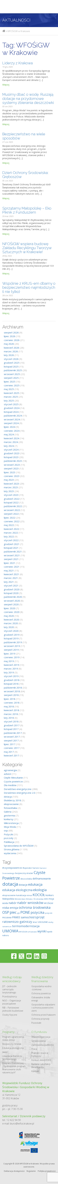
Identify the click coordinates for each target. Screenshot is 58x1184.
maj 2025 (9, 389)
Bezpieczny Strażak (11, 1043)
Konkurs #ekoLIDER (41, 1060)
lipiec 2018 (9, 698)
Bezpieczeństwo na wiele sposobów (23, 136)
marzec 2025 (11, 396)
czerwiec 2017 (11, 747)
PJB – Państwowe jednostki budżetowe (12, 1009)
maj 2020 (9, 615)
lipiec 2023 (9, 472)
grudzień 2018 (11, 680)
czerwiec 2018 (11, 702)
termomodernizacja (26, 926)
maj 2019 (9, 661)
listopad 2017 (11, 729)
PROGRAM (6, 917)
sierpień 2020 (11, 604)
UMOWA (10, 931)
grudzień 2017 (11, 725)
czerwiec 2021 (11, 566)
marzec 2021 (11, 577)
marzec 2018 (11, 714)
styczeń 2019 (11, 676)
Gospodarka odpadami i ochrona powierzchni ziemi (43, 1007)
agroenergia (10, 770)
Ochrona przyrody (40, 1018)
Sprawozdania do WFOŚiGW (19, 845)
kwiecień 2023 (11, 483)
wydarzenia (10, 853)
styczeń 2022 (11, 540)
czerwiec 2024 (11, 430)
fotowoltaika (10, 807)
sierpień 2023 (11, 468)
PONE (25, 912)
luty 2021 (9, 581)
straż (35, 922)
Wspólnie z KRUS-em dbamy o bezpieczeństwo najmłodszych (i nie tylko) (28, 287)
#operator (27, 868)
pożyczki (48, 913)
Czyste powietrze (13, 781)
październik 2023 (13, 460)
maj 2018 (9, 706)
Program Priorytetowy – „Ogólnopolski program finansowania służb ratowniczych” (14, 1068)
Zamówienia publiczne (42, 1044)
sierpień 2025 (11, 377)
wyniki (41, 931)
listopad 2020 (11, 593)
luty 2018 (9, 717)
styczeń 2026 (11, 358)
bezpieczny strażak (24, 873)
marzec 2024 (11, 442)
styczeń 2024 (11, 449)
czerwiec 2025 (11, 385)
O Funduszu (39, 1032)
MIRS (46, 899)
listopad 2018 (11, 683)
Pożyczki (8, 834)
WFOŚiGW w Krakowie (28, 932)
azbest (7, 773)
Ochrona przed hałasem (43, 1014)
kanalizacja (21, 895)
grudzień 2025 (11, 362)
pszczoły (8, 838)
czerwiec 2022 (11, 521)
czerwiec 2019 (11, 657)
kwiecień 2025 (11, 393)
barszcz (36, 868)
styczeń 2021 (11, 585)
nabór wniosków (30, 902)
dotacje (23, 884)
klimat (29, 895)
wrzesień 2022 (12, 510)
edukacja (35, 884)
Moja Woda (10, 826)
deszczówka (26, 878)
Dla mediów (10, 785)
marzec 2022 (11, 532)
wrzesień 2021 (12, 555)
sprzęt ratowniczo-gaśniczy (23, 919)
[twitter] (21, 956)
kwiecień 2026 (11, 347)
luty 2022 (9, 536)
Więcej (5, 84)
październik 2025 (13, 370)
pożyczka (37, 912)
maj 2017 (9, 751)
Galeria (7, 811)
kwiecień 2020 (11, 619)
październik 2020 (13, 596)
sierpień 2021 (11, 559)
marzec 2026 (11, 351)
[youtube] (29, 956)
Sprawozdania (38, 1040)
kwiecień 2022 (11, 528)
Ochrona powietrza (41, 993)
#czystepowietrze (12, 867)
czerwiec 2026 (11, 340)
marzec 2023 (11, 487)
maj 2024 (9, 434)
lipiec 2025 (9, 381)
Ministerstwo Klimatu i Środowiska (29, 899)
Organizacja (44, 1036)
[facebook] (14, 956)
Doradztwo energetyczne (17, 789)
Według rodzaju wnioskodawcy (12, 979)
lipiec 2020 (9, 608)
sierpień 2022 (11, 513)
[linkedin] (36, 956)
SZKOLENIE (43, 922)
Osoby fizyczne (9, 1014)
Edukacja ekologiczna (13, 1048)
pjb (18, 913)
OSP (5, 912)
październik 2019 (13, 642)
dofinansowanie (42, 878)
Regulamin (31, 1171)
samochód (27, 917)
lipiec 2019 (9, 653)
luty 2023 (9, 491)
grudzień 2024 (11, 408)
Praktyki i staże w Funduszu (39, 1054)
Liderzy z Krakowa (17, 63)
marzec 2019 (11, 668)
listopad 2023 (11, 457)
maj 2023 (9, 479)
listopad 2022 (11, 502)
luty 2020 (9, 627)
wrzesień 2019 (12, 646)
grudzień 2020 (11, 589)
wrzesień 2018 (12, 691)
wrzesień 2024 (12, 419)
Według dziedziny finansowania (42, 979)
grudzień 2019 (11, 634)
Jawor (5, 1052)
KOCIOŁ (39, 894)
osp (6, 830)
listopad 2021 (11, 547)
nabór (13, 903)
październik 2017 (13, 732)
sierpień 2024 (11, 423)
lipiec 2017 (9, 744)
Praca (34, 1048)
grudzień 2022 (11, 498)
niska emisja (10, 907)
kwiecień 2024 (11, 438)
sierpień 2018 (11, 695)
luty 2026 (9, 355)
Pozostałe (36, 1022)
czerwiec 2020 (11, 611)
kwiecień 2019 (11, 664)
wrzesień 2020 (12, 600)
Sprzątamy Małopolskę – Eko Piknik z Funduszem (26, 210)
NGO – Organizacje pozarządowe (11, 1002)
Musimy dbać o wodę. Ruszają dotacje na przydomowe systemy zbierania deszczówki (28, 98)
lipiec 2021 (9, 562)
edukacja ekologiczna (17, 890)
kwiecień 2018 (11, 710)
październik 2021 (13, 551)
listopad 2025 (11, 366)
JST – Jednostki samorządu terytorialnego (9, 989)
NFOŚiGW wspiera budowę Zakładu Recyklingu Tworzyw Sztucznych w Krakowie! (27, 248)
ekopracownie (11, 804)
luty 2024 (9, 445)
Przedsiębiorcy (9, 996)
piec (13, 912)
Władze (35, 1036)
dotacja (8, 796)
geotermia (9, 815)
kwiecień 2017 (11, 755)
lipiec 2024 (9, 426)
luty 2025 (9, 400)
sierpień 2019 (11, 649)
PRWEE (16, 917)
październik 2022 (13, 506)
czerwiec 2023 (11, 476)
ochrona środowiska (35, 907)
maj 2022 (9, 525)
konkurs (50, 895)
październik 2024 (13, 415)
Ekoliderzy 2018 (12, 800)
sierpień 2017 (11, 740)
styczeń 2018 (11, 721)
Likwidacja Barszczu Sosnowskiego (12, 1058)
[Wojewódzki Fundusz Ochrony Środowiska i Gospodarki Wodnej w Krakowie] (3, 31)
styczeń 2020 (11, 630)
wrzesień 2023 (12, 464)
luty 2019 (9, 672)
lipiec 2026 (9, 336)
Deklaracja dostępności (14, 1171)
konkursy (8, 819)
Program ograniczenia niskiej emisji (13, 1038)
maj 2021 (9, 570)
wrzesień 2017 (12, 736)
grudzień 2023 (11, 453)
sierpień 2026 (11, 332)
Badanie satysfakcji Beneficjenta (40, 1066)
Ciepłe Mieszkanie (13, 777)
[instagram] (44, 956)
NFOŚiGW (48, 903)
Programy (8, 1032)
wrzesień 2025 (12, 374)
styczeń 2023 (11, 494)
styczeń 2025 (11, 404)
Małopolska (8, 898)
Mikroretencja (11, 823)
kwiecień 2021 (11, 574)
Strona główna (11, 849)
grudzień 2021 (11, 544)
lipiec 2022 (9, 517)
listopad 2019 (11, 638)
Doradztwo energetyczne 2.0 (19, 792)
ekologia (40, 889)
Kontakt (35, 1071)
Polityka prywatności (47, 1171)
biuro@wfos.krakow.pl (22, 1123)
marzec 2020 (11, 623)
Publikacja (9, 841)
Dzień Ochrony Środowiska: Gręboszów (25, 174)
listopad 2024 (11, 411)
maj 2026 (9, 343)
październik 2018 (13, 687)
